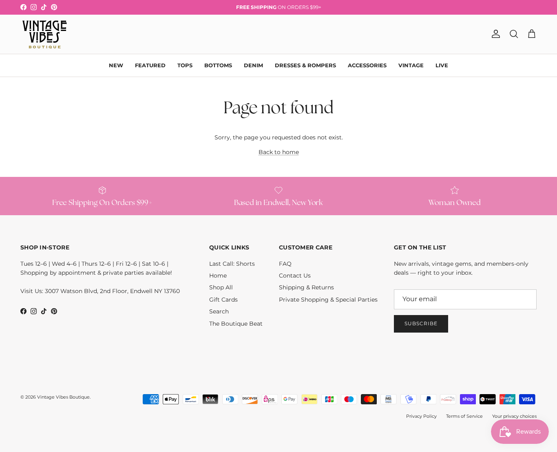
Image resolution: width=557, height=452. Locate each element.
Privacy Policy (421, 416)
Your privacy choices (514, 416)
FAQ (285, 263)
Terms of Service (464, 416)
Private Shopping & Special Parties (328, 299)
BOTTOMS (218, 65)
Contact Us (295, 275)
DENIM (253, 65)
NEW (116, 65)
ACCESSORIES (367, 65)
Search (219, 311)
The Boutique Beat (236, 323)
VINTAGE (411, 65)
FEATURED (150, 65)
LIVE (441, 65)
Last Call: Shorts (232, 263)
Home (218, 275)
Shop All (221, 287)
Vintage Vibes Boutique (63, 397)
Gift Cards (223, 299)
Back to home (279, 152)
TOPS (184, 65)
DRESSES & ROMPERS (305, 65)
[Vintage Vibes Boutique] (43, 34)
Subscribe (421, 323)
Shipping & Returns (306, 287)
